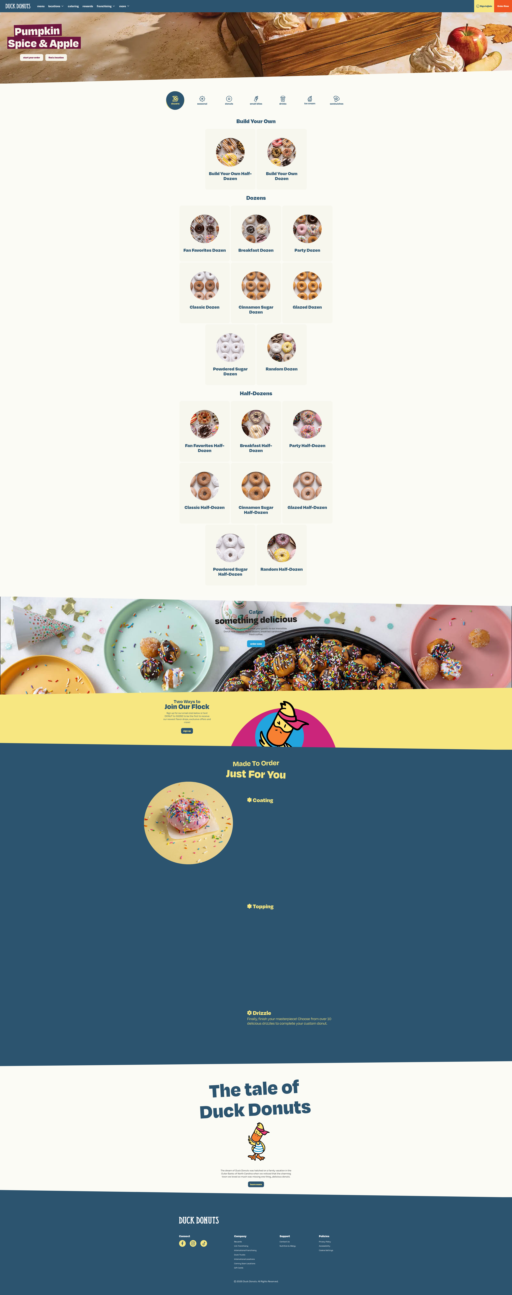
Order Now (503, 6)
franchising (104, 6)
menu (41, 6)
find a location (56, 57)
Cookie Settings (326, 1250)
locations (54, 6)
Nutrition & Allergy (288, 1245)
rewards (88, 6)
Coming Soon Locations (244, 1263)
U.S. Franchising (241, 1245)
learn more (256, 1184)
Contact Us (285, 1241)
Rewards (238, 1241)
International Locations (244, 1259)
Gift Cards (238, 1267)
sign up (187, 731)
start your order (31, 57)
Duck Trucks (239, 1254)
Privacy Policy (325, 1241)
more (122, 6)
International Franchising (245, 1250)
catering (73, 6)
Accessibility (324, 1245)
